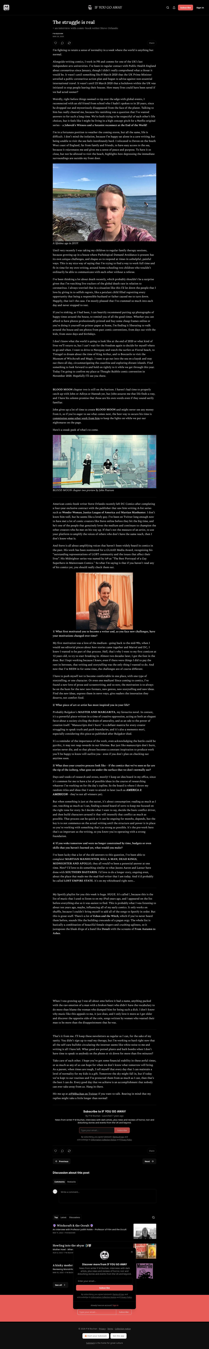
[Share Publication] (174, 7)
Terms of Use (118, 1294)
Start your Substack (97, 1335)
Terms (110, 1328)
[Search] (168, 7)
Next (147, 1161)
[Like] (55, 43)
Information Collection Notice (103, 1297)
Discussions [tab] (74, 1217)
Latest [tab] (63, 1217)
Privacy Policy (126, 1297)
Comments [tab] (59, 1182)
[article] (104, 1231)
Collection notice (123, 1328)
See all (58, 1284)
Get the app (118, 1335)
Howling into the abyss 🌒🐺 (72, 1245)
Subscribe (185, 7)
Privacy (102, 1328)
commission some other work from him (76, 418)
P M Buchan (58, 34)
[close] (132, 1252)
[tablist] (65, 1182)
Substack (90, 1343)
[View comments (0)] (62, 43)
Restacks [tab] (71, 1182)
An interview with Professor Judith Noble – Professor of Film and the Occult (89, 1229)
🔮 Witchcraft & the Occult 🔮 (73, 1225)
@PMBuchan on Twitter (83, 1094)
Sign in (200, 7)
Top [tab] (56, 1217)
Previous (63, 1161)
